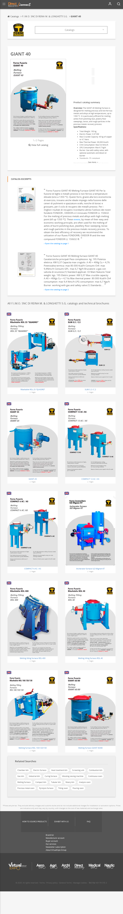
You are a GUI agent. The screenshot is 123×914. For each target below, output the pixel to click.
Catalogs (70, 30)
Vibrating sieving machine (72, 776)
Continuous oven (95, 776)
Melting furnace (24, 782)
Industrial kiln (34, 776)
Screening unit (78, 770)
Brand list (50, 835)
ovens (77, 219)
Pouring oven (78, 788)
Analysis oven (84, 782)
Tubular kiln (56, 782)
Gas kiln (20, 776)
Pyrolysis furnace (46, 788)
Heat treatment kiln (59, 770)
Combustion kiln (95, 770)
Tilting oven (63, 788)
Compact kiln (40, 782)
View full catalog (39, 144)
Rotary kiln (70, 782)
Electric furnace (39, 770)
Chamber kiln (22, 770)
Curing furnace (51, 776)
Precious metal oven (25, 788)
